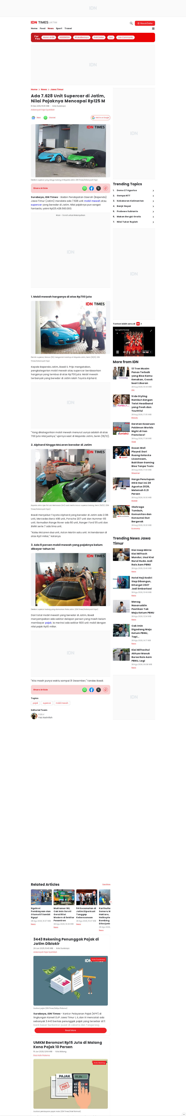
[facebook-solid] (91, 188)
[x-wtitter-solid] (98, 188)
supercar (36, 204)
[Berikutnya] (111, 863)
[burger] (153, 28)
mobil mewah (92, 201)
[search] (131, 23)
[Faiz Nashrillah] (34, 716)
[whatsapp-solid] (84, 188)
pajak (48, 622)
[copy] (105, 188)
